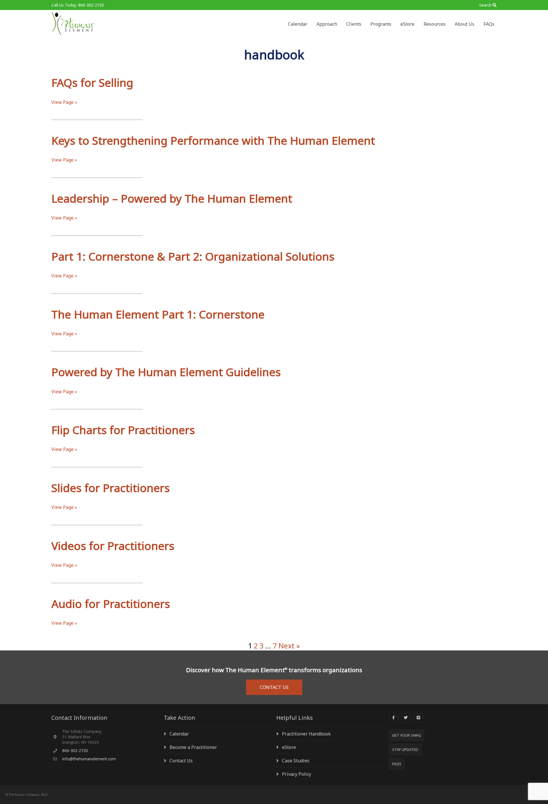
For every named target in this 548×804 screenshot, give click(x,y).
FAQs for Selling (92, 82)
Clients (353, 24)
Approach (327, 24)
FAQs (488, 24)
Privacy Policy (296, 774)
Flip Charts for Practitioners (123, 429)
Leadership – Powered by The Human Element (171, 198)
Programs (380, 24)
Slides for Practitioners (110, 487)
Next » (289, 645)
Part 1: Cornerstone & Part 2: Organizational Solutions (193, 256)
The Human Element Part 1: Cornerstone (158, 314)
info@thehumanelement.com (89, 758)
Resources (435, 24)
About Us (464, 24)
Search (485, 5)
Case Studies (295, 760)
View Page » (64, 102)
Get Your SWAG (406, 735)
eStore (407, 24)
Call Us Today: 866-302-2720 (77, 5)
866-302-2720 (75, 750)
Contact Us (181, 760)
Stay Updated (405, 749)
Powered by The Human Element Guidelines (166, 371)
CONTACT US (274, 687)
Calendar (297, 24)
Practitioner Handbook (306, 734)
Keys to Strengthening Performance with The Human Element (213, 140)
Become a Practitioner (193, 747)
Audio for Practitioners (110, 603)
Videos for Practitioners (112, 545)
